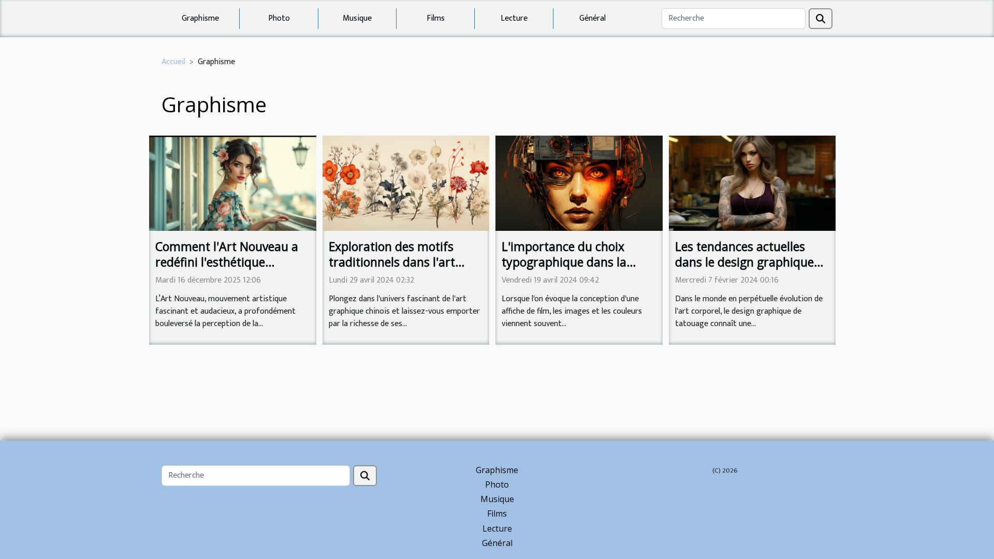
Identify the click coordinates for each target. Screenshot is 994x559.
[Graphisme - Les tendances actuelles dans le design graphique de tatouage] (752, 183)
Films (436, 18)
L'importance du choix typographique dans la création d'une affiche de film (569, 269)
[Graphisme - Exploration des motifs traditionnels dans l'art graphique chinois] (406, 183)
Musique (357, 18)
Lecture (514, 18)
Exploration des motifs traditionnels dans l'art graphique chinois (392, 262)
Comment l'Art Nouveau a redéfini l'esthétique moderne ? (226, 262)
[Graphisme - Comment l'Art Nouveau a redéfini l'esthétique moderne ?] (232, 183)
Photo (279, 18)
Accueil (173, 62)
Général (592, 18)
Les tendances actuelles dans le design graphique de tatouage (744, 262)
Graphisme (200, 18)
